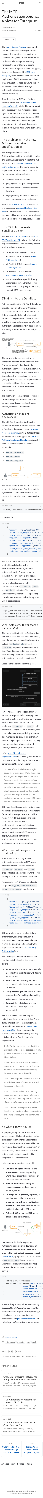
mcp (28, 1342)
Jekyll (30, 1493)
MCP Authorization (18, 236)
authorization (10, 1342)
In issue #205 (7, 1256)
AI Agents (8, 1337)
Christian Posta (10, 30)
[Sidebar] (2, 3)
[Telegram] (16, 1351)
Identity (14, 1337)
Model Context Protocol (16, 47)
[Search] (40, 3)
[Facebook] (12, 1351)
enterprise (20, 1342)
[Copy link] (19, 1351)
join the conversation (26, 1318)
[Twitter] (8, 1351)
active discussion (18, 204)
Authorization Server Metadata (19, 275)
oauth (34, 1342)
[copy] (40, 506)
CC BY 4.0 (23, 1356)
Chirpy (19, 1493)
